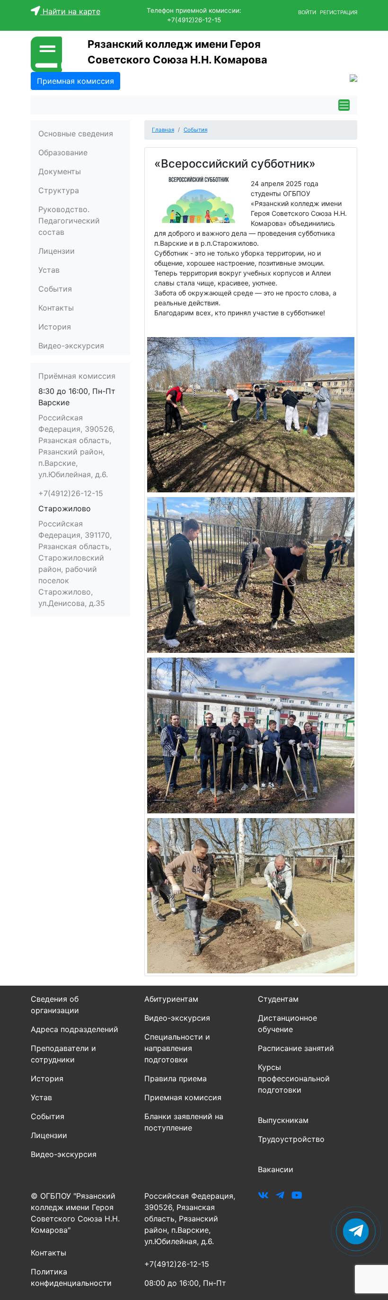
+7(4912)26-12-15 (70, 493)
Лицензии (56, 251)
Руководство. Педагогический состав (69, 221)
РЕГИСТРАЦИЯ (338, 12)
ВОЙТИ (307, 12)
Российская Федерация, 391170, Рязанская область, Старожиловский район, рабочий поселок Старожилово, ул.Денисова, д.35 (75, 563)
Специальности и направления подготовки (177, 1048)
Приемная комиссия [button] (75, 81)
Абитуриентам (171, 999)
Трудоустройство (291, 1139)
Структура (58, 190)
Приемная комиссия (182, 1097)
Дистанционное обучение (287, 1023)
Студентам (278, 999)
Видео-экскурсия (71, 345)
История (54, 326)
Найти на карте (70, 11)
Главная (163, 129)
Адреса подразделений (74, 1029)
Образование (63, 152)
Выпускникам (283, 1120)
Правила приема (175, 1078)
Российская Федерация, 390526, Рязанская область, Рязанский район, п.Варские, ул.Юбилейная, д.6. (76, 446)
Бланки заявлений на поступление (183, 1122)
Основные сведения (75, 133)
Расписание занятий (296, 1048)
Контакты (56, 307)
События (55, 289)
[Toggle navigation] (344, 105)
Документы (59, 171)
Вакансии (275, 1169)
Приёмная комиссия (76, 376)
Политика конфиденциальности (71, 1277)
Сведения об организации (55, 1004)
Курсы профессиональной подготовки (294, 1078)
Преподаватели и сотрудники (63, 1053)
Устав (49, 270)
